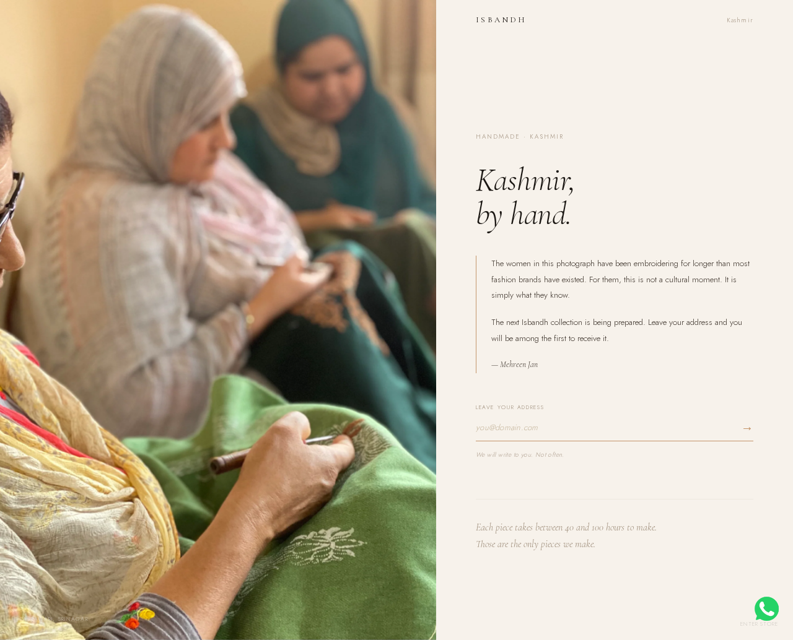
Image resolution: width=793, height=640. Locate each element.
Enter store (759, 624)
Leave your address (510, 407)
